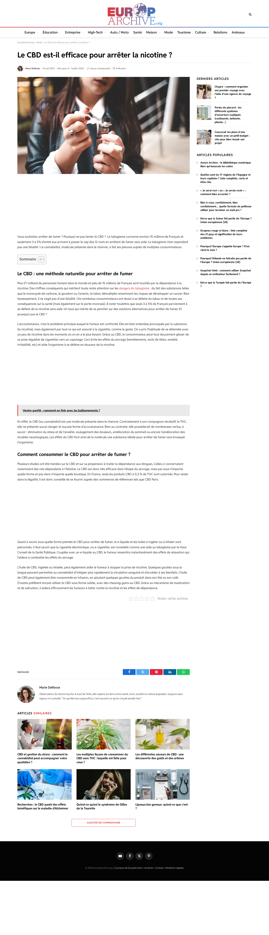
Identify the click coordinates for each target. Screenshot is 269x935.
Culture (200, 32)
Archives (148, 867)
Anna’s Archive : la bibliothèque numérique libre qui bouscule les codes (225, 164)
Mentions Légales (174, 867)
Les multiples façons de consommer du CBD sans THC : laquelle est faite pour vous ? (102, 758)
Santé (137, 32)
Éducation (50, 32)
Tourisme (184, 32)
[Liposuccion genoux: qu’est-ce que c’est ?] (162, 784)
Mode (168, 32)
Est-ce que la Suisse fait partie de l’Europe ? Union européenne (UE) (226, 220)
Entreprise (72, 32)
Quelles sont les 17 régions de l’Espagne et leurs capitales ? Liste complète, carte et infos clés (225, 178)
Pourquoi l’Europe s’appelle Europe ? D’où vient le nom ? (224, 248)
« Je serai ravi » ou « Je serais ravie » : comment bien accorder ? (223, 192)
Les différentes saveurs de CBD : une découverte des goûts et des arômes (159, 756)
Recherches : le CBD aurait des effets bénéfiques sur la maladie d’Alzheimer (42, 806)
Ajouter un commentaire (103, 822)
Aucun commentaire (100, 68)
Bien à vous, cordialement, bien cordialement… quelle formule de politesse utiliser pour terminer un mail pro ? (225, 206)
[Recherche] (250, 14)
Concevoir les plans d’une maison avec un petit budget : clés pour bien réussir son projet (232, 137)
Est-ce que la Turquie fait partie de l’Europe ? (225, 284)
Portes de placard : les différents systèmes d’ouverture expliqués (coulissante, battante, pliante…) (228, 115)
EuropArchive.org (25, 42)
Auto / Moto (119, 32)
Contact (159, 867)
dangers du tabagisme (134, 288)
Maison (151, 32)
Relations (220, 32)
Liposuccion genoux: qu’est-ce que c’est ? (161, 806)
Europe (30, 32)
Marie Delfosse (32, 68)
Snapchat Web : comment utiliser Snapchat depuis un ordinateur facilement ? (225, 272)
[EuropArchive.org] (134, 14)
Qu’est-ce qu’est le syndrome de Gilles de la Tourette (101, 806)
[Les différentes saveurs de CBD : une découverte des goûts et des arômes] (162, 734)
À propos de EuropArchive (128, 867)
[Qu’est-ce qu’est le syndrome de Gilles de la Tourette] (103, 784)
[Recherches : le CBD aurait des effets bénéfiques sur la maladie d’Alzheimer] (44, 784)
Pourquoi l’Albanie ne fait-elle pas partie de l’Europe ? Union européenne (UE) (225, 260)
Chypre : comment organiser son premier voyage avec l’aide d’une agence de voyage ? (233, 92)
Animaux (238, 32)
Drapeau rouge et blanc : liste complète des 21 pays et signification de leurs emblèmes (223, 234)
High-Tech (95, 32)
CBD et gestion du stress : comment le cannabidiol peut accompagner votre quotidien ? (42, 758)
